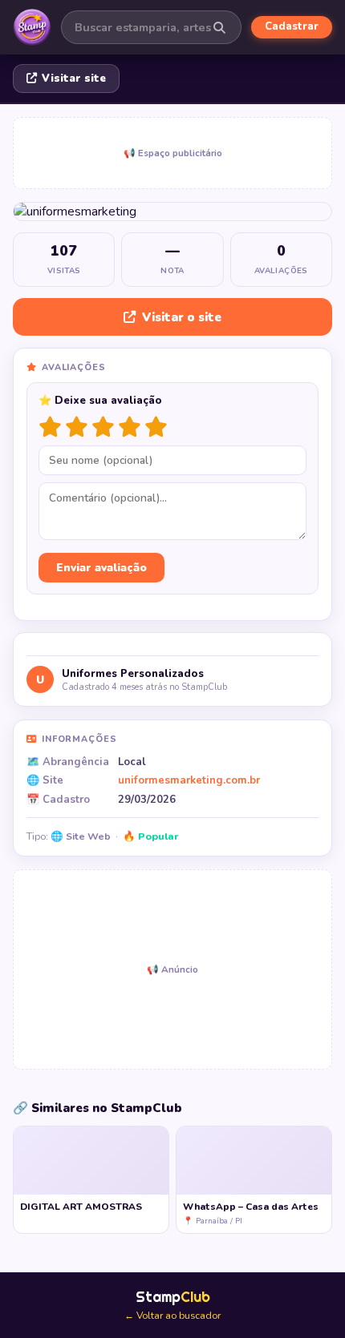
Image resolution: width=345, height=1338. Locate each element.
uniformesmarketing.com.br (189, 780)
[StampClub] (32, 27)
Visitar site (74, 78)
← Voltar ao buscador (172, 1315)
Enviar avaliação (101, 567)
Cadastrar (292, 26)
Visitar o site (181, 317)
